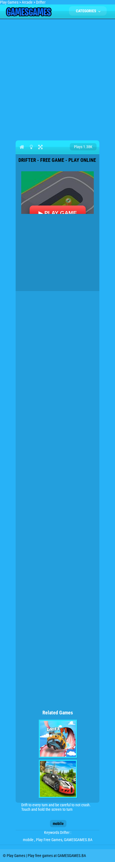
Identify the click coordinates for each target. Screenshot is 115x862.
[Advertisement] (57, 78)
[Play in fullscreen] (40, 147)
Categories (86, 11)
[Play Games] (29, 15)
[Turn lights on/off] (31, 147)
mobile (58, 823)
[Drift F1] (58, 739)
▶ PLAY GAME (58, 213)
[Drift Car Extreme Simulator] (58, 779)
